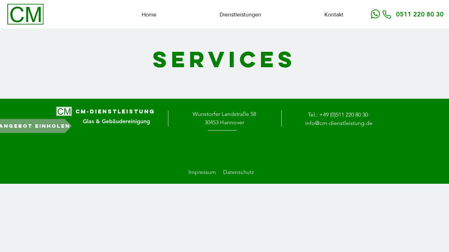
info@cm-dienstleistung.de (339, 123)
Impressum (202, 172)
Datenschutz (238, 172)
